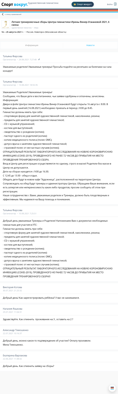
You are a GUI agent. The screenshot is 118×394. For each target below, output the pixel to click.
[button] (112, 388)
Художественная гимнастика (43, 2)
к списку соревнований (13, 14)
